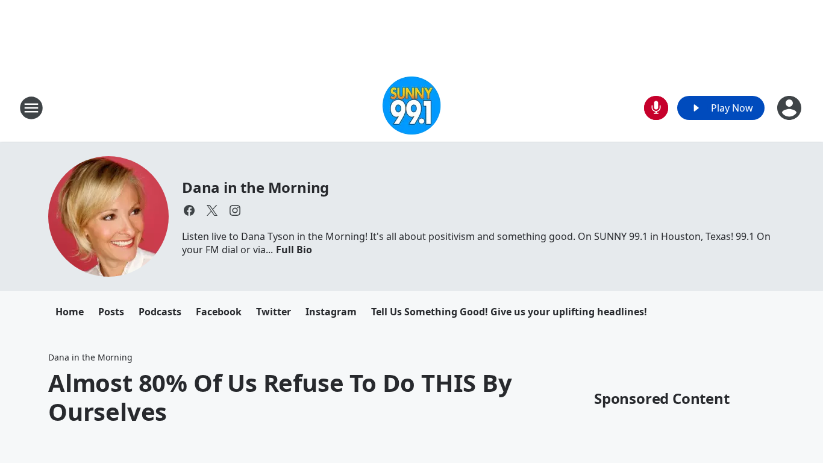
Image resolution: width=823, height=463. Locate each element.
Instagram (331, 311)
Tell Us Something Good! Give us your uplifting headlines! (509, 311)
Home (69, 311)
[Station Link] (411, 107)
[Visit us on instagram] (235, 210)
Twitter (273, 311)
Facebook (219, 311)
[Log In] (790, 108)
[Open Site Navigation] (31, 108)
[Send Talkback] (656, 108)
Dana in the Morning (255, 187)
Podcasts (160, 311)
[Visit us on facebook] (189, 210)
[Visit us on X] (212, 210)
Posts (111, 311)
